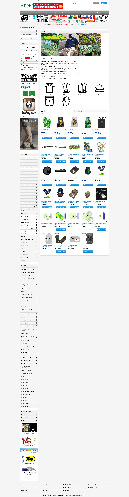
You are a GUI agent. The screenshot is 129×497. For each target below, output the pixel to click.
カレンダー (80, 24)
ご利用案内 (60, 22)
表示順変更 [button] (79, 111)
